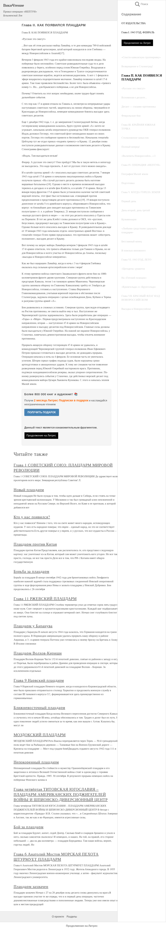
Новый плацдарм (29, 489)
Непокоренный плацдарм (36, 761)
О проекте (58, 916)
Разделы (72, 916)
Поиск (141, 4)
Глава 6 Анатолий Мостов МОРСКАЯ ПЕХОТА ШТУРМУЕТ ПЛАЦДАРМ (56, 856)
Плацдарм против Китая (35, 544)
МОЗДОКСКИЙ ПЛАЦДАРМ (40, 734)
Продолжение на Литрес (137, 42)
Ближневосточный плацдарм (39, 707)
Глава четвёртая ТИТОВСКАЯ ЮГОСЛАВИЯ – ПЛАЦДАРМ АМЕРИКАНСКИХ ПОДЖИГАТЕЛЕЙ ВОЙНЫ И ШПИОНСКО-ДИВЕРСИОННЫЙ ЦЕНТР (61, 794)
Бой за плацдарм (28, 826)
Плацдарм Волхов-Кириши (38, 653)
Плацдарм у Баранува (33, 625)
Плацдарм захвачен (31, 886)
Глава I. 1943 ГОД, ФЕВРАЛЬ (137, 32)
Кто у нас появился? (32, 516)
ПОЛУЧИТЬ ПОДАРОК (42, 412)
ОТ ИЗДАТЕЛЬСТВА (133, 23)
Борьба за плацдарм (31, 571)
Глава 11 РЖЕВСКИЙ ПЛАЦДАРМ (45, 598)
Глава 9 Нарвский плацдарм (39, 680)
